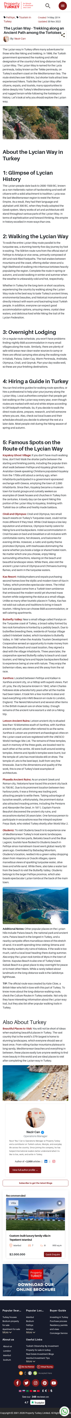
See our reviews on (35, 1396)
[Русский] (24, 1390)
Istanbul (30, 1317)
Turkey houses (9, 1317)
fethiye (10, 17)
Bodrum (30, 1321)
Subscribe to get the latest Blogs (35, 1183)
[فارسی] (35, 1390)
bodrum (7, 1359)
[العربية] (28, 1390)
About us (7, 1346)
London (7, 1350)
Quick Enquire (53, 1254)
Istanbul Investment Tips (38, 1358)
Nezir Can (20, 38)
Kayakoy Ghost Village (17, 455)
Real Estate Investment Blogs (40, 1354)
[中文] (31, 1390)
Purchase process (58, 1321)
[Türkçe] (38, 1390)
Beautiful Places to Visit (17, 1028)
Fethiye (29, 1325)
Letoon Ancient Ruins (16, 720)
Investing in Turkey (59, 1317)
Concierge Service (59, 1333)
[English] (20, 1390)
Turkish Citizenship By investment (42, 1346)
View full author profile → (25, 1169)
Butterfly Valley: (12, 619)
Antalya (29, 1329)
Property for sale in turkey (38, 1350)
